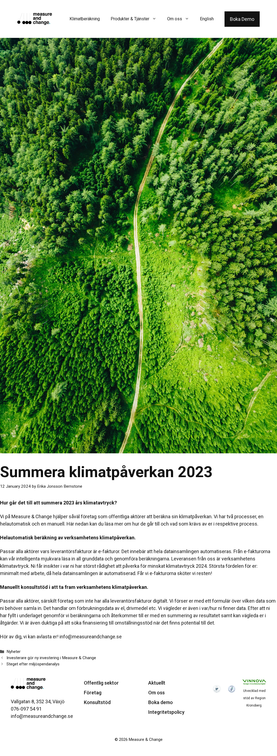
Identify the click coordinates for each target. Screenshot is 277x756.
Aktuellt (156, 683)
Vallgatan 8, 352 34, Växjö (37, 701)
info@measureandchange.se (91, 636)
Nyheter (13, 651)
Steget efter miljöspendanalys (33, 664)
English (207, 18)
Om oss (174, 18)
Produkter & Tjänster (130, 18)
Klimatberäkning (85, 18)
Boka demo (160, 702)
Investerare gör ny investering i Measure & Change (51, 657)
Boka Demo (242, 19)
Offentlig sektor (101, 683)
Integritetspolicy (166, 712)
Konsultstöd (97, 702)
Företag (92, 692)
